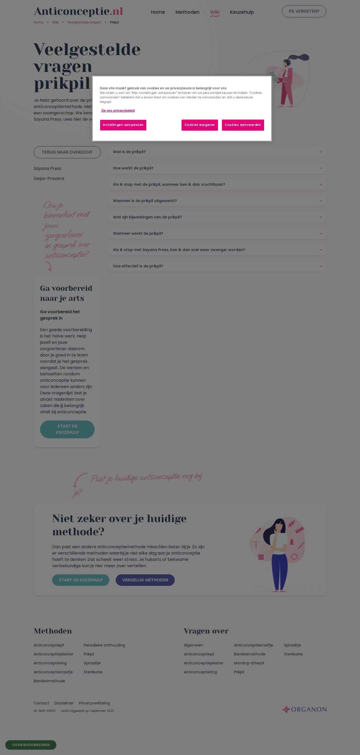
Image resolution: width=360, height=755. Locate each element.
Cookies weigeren (199, 125)
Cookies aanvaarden (243, 125)
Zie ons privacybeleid (118, 111)
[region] (182, 108)
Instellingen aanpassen (123, 125)
